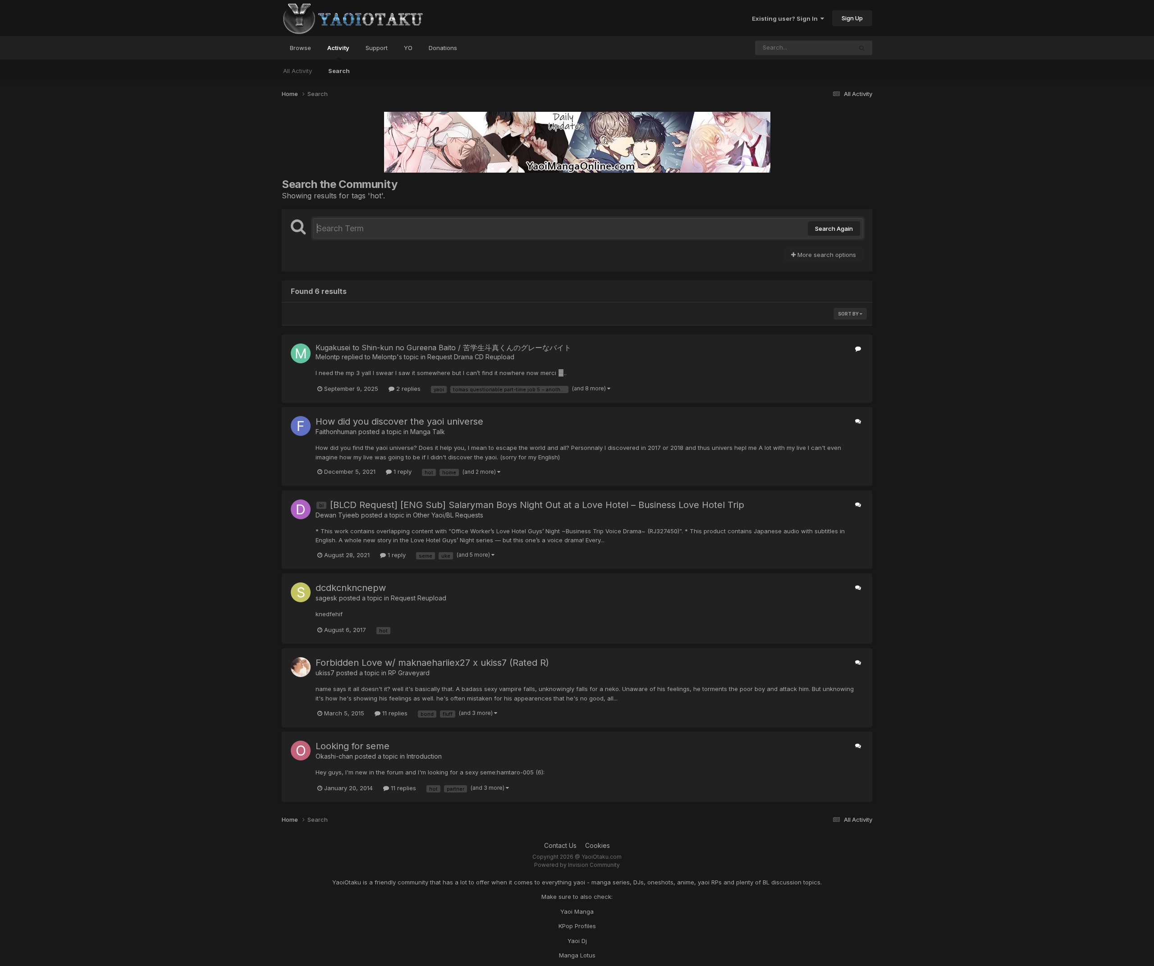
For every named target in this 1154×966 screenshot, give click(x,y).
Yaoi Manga (577, 911)
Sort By (849, 313)
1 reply (402, 471)
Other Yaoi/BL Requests (448, 515)
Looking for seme (352, 746)
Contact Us (560, 845)
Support (377, 47)
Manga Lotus (577, 955)
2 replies (407, 388)
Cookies (597, 845)
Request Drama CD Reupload (470, 357)
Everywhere (824, 47)
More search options (826, 254)
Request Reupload (418, 598)
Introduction (424, 756)
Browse (300, 47)
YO (408, 47)
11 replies (394, 713)
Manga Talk (427, 431)
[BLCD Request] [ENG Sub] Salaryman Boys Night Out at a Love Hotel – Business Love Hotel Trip (537, 504)
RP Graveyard (409, 673)
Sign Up (852, 18)
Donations (443, 47)
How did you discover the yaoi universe (399, 421)
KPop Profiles (577, 925)
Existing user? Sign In (786, 18)
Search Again (834, 228)
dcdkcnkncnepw (351, 587)
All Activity (297, 70)
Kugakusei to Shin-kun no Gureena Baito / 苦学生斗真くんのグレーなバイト (443, 347)
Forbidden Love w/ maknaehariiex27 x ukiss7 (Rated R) (432, 662)
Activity (338, 47)
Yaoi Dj (577, 940)
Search (339, 70)
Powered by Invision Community (577, 864)
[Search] (862, 48)
